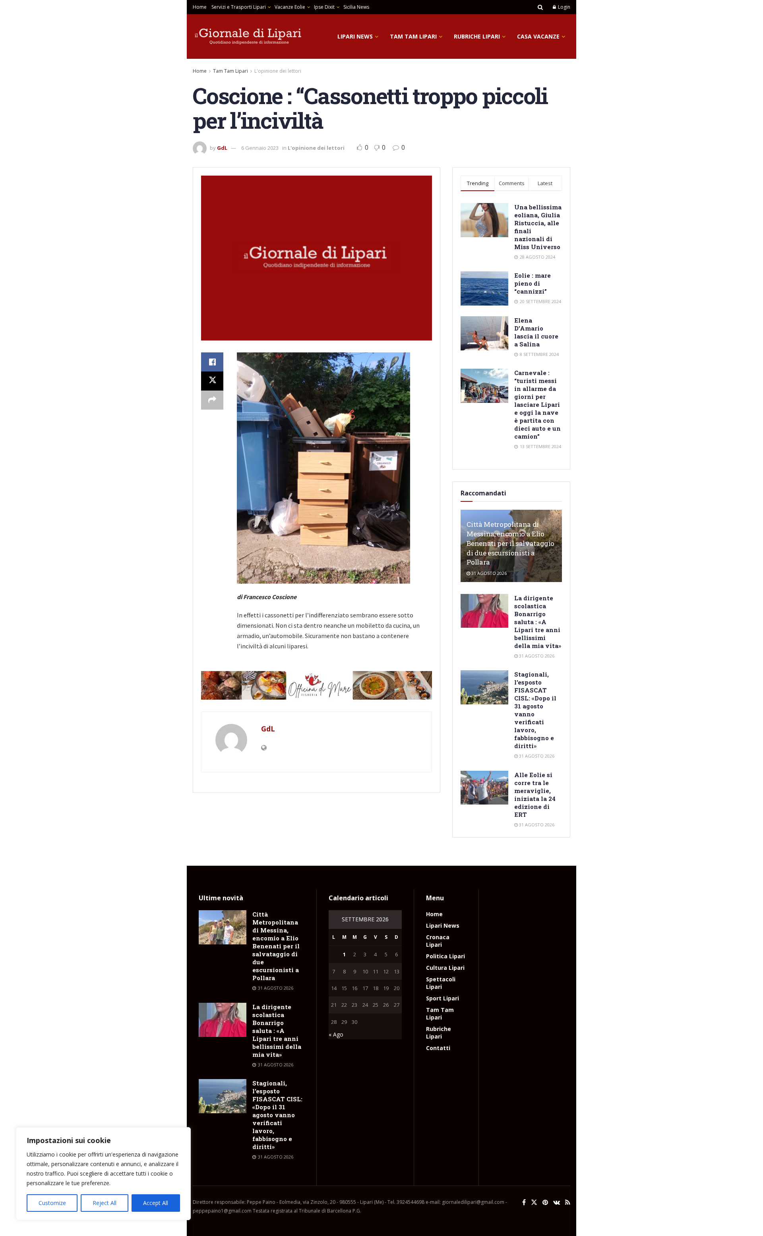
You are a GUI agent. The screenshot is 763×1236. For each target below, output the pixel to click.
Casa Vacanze (538, 36)
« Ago (336, 1034)
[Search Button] (540, 7)
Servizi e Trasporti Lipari (238, 7)
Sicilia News (356, 7)
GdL (222, 147)
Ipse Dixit (324, 7)
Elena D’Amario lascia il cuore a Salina (536, 332)
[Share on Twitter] (212, 381)
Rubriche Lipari (477, 36)
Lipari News (355, 36)
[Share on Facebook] (212, 361)
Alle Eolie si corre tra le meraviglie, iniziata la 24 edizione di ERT (535, 794)
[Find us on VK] (556, 1202)
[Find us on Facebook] (524, 1202)
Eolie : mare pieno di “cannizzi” (532, 283)
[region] (103, 1173)
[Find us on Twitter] (534, 1202)
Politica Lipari (445, 956)
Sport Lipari (442, 998)
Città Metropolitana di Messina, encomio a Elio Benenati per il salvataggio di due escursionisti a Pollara (510, 543)
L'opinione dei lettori (277, 71)
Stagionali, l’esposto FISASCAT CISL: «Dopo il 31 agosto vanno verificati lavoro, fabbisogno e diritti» (277, 1115)
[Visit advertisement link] (316, 685)
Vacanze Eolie (290, 7)
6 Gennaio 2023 (260, 147)
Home (200, 7)
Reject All (104, 1203)
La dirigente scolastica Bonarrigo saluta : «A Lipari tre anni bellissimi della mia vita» (537, 622)
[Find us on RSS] (567, 1202)
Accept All (155, 1203)
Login (563, 7)
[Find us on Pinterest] (545, 1202)
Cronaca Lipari (437, 940)
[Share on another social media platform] (212, 400)
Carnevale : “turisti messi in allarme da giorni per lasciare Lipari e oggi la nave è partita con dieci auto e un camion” (537, 404)
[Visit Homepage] (248, 36)
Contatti (438, 1048)
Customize (52, 1203)
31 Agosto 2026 (488, 573)
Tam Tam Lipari (413, 36)
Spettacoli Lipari (440, 982)
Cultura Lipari (445, 967)
